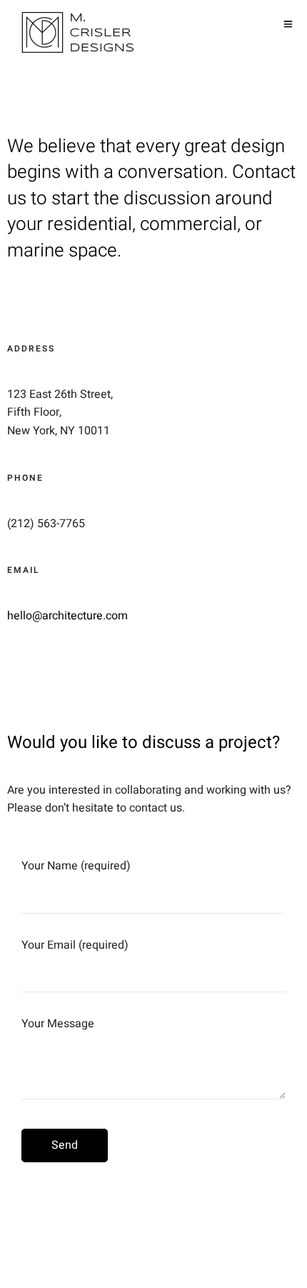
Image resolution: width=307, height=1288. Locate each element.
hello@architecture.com (67, 615)
